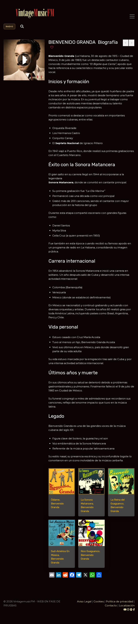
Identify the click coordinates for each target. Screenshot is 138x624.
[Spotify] (131, 609)
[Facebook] (134, 609)
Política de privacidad (119, 601)
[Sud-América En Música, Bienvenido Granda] (61, 533)
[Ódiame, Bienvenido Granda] (61, 481)
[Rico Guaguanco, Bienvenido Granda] (91, 533)
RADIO (9, 26)
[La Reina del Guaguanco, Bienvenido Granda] (121, 481)
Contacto (111, 605)
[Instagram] (128, 609)
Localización (127, 605)
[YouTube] (125, 609)
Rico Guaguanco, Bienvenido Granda (90, 555)
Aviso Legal (84, 601)
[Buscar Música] (22, 26)
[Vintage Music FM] (69, 13)
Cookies (99, 601)
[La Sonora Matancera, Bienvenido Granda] (91, 481)
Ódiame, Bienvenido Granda (57, 503)
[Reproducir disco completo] (24, 60)
